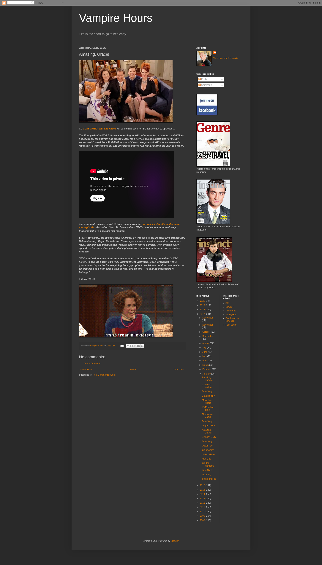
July (204, 347)
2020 (203, 301)
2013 (203, 498)
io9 (227, 303)
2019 (203, 305)
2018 (203, 309)
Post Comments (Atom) (104, 375)
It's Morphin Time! (208, 408)
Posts (204, 79)
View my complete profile (226, 58)
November (207, 325)
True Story (207, 391)
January (206, 373)
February (207, 369)
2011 (203, 507)
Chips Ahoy (208, 450)
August (206, 343)
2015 (203, 490)
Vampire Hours (115, 18)
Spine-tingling (209, 479)
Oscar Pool (207, 445)
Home (133, 369)
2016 (203, 485)
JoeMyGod (230, 314)
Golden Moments (208, 464)
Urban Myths (208, 454)
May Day (206, 458)
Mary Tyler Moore (207, 401)
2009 (203, 516)
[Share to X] (135, 346)
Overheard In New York (232, 319)
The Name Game (207, 415)
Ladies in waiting (207, 385)
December (207, 317)
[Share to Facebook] (139, 346)
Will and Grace (107, 128)
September (208, 336)
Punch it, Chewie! (207, 378)
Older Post (179, 369)
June (205, 352)
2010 (203, 511)
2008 (203, 520)
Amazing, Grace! (206, 431)
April (205, 360)
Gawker (229, 307)
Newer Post (86, 369)
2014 (203, 494)
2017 (203, 314)
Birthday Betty (209, 437)
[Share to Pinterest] (142, 346)
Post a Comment (92, 363)
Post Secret (231, 325)
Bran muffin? (208, 396)
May (204, 356)
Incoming (206, 474)
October (206, 332)
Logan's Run (208, 425)
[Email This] (128, 346)
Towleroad (230, 310)
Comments (206, 85)
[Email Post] (121, 346)
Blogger (175, 541)
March (205, 365)
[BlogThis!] (131, 346)
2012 (203, 503)
